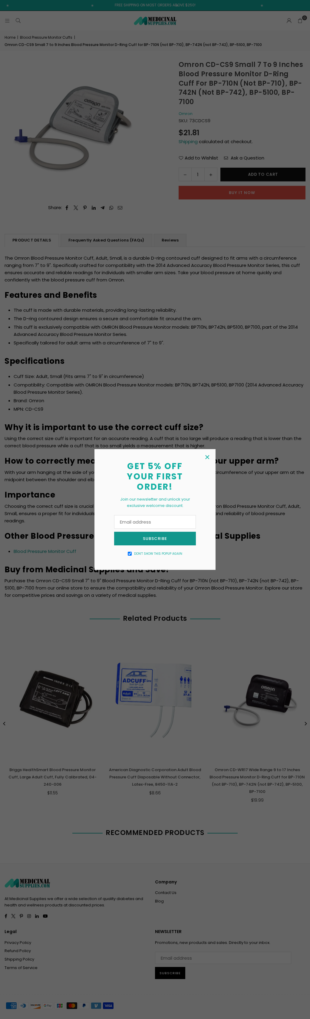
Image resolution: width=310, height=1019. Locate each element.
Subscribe (155, 538)
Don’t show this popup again (158, 553)
